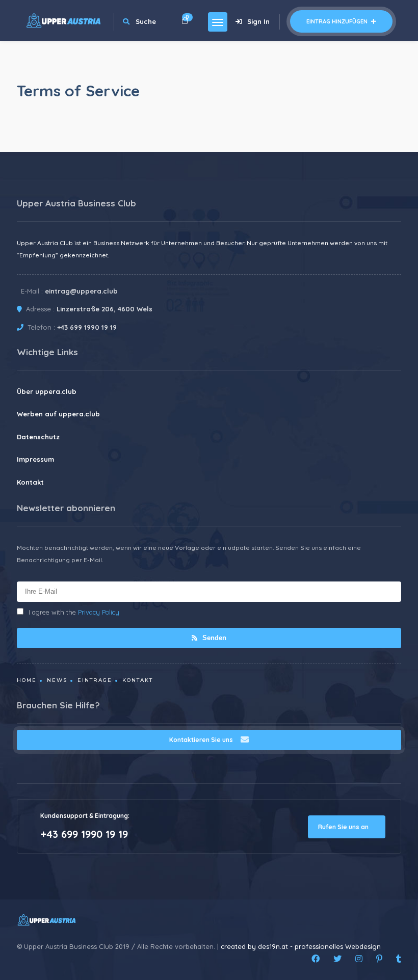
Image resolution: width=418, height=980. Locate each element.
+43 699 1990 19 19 (87, 327)
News (57, 680)
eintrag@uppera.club (81, 291)
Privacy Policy (98, 612)
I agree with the (74, 612)
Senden (213, 638)
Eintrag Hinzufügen (337, 21)
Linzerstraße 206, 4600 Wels (104, 309)
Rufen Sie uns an (344, 827)
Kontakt (30, 482)
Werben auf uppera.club (58, 414)
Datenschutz (38, 437)
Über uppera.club (46, 391)
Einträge (94, 680)
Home (27, 680)
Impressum (35, 459)
